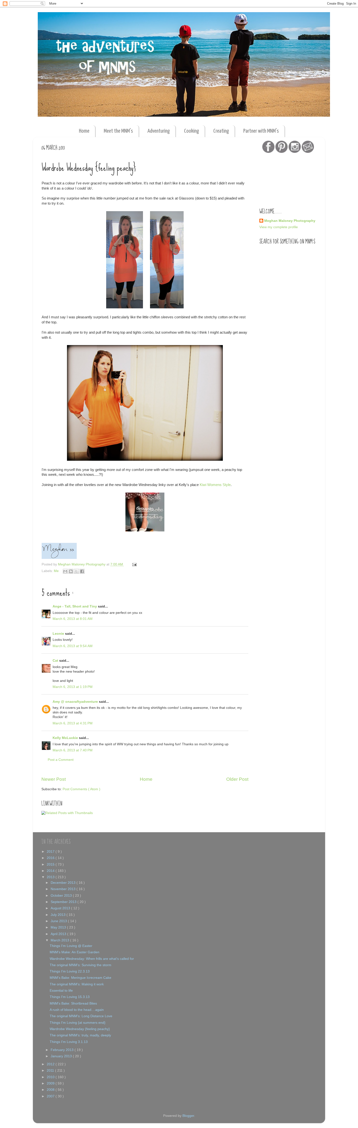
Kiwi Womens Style (215, 485)
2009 (51, 1083)
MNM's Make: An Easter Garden (74, 952)
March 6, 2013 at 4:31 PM (73, 723)
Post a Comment (61, 760)
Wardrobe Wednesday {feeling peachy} (80, 1029)
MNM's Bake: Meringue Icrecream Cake (80, 978)
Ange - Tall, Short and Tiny (75, 606)
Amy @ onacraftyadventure (76, 701)
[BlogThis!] (70, 571)
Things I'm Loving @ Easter (71, 946)
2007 (51, 1096)
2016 (51, 858)
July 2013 (58, 915)
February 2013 (63, 1050)
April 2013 (59, 934)
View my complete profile (278, 227)
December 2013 (63, 883)
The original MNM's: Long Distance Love (81, 1016)
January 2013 (62, 1056)
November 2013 (63, 889)
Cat (56, 660)
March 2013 (60, 940)
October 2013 (62, 895)
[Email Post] (134, 564)
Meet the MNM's (118, 131)
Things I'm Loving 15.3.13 (70, 997)
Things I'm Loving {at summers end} (77, 1022)
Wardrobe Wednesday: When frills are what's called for (92, 959)
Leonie (59, 633)
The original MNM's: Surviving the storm (80, 965)
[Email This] (65, 571)
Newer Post (53, 779)
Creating (221, 131)
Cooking (191, 131)
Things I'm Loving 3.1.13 (69, 1042)
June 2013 (59, 921)
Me (57, 571)
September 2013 (64, 902)
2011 (51, 1070)
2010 (51, 1077)
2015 (51, 864)
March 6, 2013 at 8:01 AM (73, 619)
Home (84, 131)
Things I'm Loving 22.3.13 (70, 971)
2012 (51, 1064)
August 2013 (61, 908)
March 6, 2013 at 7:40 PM (73, 750)
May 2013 (59, 927)
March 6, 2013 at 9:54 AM (73, 646)
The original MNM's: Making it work (77, 984)
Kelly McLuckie (66, 738)
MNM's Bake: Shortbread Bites (73, 1003)
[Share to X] (76, 571)
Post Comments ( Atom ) (81, 789)
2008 (51, 1090)
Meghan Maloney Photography (289, 221)
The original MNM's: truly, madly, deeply (80, 1035)
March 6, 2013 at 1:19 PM (73, 687)
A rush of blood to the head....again (77, 1010)
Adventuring (158, 131)
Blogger (188, 1116)
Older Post (237, 779)
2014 (51, 871)
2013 (51, 877)
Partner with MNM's (261, 131)
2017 (51, 851)
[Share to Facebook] (82, 571)
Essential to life (61, 990)
